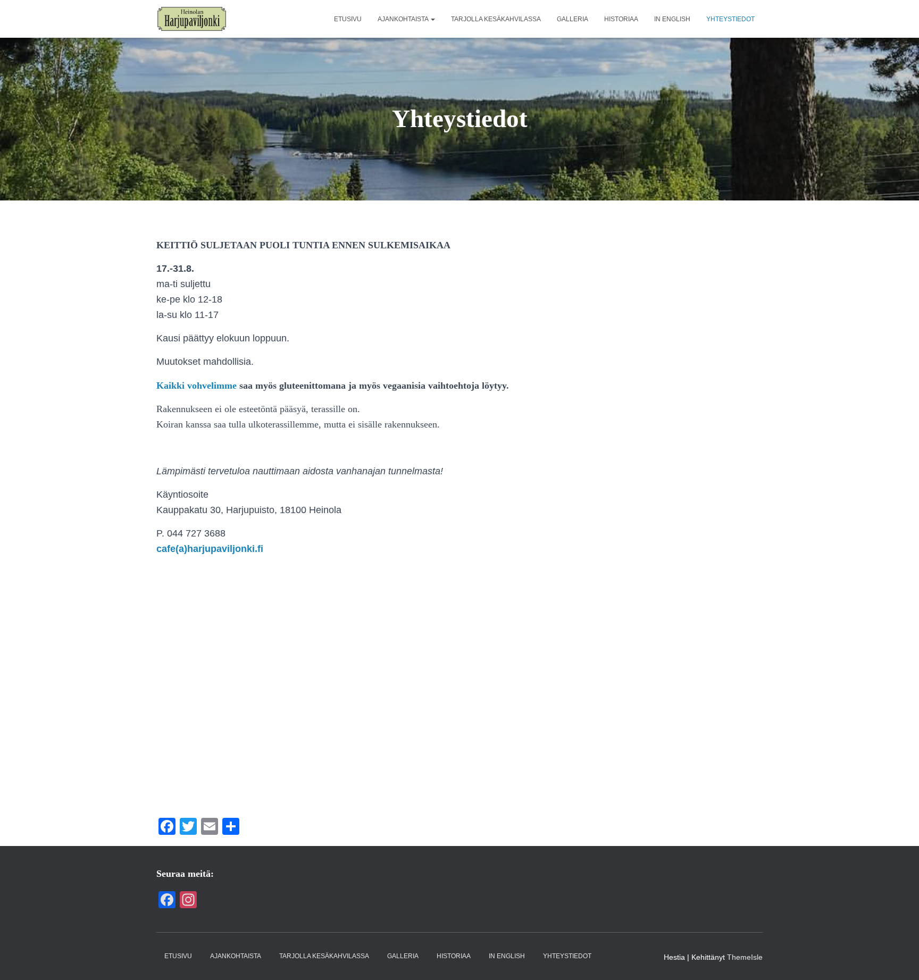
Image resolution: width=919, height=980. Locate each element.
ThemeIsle (745, 957)
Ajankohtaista (404, 19)
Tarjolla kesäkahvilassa (496, 19)
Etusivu (348, 19)
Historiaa (621, 19)
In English (672, 19)
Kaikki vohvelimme (196, 385)
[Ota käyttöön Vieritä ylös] (898, 958)
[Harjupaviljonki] (191, 19)
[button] (432, 19)
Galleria (572, 19)
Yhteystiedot (730, 19)
